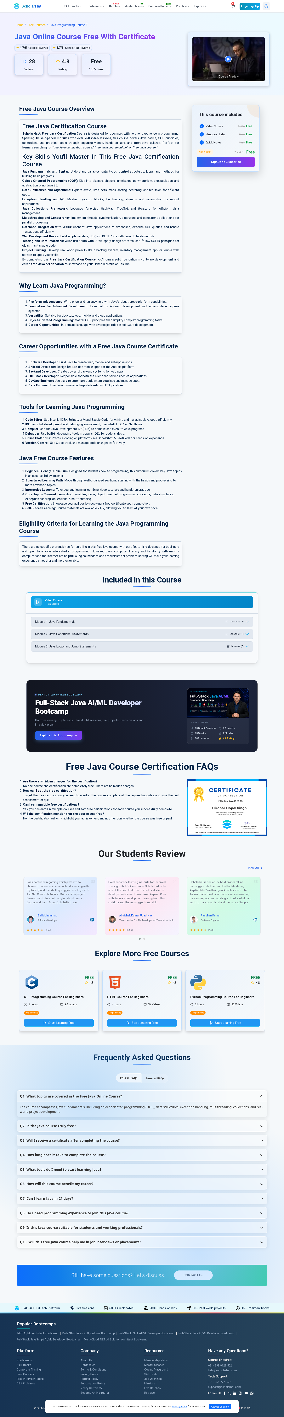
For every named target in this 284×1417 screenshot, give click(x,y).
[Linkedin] (236, 1393)
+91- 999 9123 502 (220, 1365)
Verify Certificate (92, 1388)
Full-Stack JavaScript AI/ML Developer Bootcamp (48, 1339)
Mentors (149, 1383)
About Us (87, 1360)
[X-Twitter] (230, 1393)
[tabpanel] (226, 143)
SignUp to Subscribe (226, 162)
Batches (114, 5)
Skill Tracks (24, 1365)
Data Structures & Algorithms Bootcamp (88, 1333)
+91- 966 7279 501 (220, 1382)
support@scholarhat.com (224, 1387)
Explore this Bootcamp (56, 735)
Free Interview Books (30, 1379)
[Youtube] (247, 1393)
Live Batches (152, 1388)
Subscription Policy (93, 1383)
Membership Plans (156, 1360)
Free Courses (25, 1374)
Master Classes (154, 1365)
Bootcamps (24, 1360)
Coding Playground (156, 1369)
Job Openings (153, 1379)
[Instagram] (242, 1393)
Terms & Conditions (93, 1369)
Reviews (149, 1392)
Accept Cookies (220, 1406)
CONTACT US (193, 1275)
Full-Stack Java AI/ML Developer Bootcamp (206, 1333)
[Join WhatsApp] (253, 1393)
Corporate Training (29, 1369)
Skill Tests (150, 1374)
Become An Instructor (95, 1392)
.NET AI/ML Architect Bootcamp (37, 1333)
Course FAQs (128, 1078)
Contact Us (88, 1365)
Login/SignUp (250, 6)
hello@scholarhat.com (222, 1370)
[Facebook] (225, 1393)
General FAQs (154, 1078)
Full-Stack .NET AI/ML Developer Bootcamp (146, 1333)
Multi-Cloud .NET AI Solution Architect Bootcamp (115, 1339)
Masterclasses (134, 5)
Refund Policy (89, 1379)
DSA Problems (26, 1383)
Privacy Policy (89, 1374)
